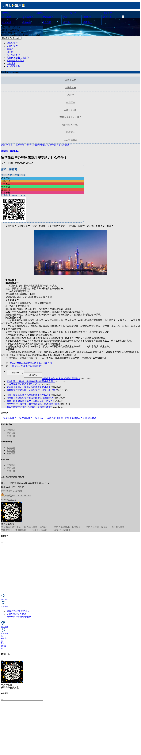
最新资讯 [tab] (15, 373)
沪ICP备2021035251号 (11, 491)
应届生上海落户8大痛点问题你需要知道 (61, 378)
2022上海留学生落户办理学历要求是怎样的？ (29, 395)
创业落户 (11, 52)
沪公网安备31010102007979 (17, 495)
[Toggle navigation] (123, 16)
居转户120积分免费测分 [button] (12, 145)
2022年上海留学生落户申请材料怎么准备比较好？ (31, 398)
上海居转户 (38, 418)
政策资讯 (6, 22)
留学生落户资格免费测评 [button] (59, 145)
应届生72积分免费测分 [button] (36, 145)
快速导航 (11, 38)
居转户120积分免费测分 (18, 611)
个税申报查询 (117, 527)
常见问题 (47, 22)
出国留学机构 (89, 418)
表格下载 (11, 436)
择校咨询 (87, 17)
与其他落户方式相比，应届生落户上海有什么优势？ (32, 390)
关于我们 (67, 22)
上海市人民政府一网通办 (96, 527)
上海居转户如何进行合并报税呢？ (26, 366)
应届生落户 (41, 13)
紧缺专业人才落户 (15, 60)
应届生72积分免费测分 (18, 614)
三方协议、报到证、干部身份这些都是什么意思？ (31, 381)
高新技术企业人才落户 (18, 57)
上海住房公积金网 (38, 530)
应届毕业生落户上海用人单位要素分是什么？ (29, 387)
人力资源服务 (13, 66)
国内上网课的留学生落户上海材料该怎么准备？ (30, 401)
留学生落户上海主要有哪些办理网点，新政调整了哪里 (33, 404)
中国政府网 (20, 530)
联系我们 (87, 22)
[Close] (2, 542)
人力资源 (26, 22)
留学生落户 (7, 13)
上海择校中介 (76, 418)
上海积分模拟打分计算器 (57, 418)
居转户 (73, 13)
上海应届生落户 (24, 418)
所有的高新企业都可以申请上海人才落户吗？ (32, 363)
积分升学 (108, 13)
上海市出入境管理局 (60, 530)
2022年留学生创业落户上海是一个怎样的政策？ (30, 407)
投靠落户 (11, 63)
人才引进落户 (13, 55)
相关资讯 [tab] (33, 375)
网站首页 (6, 17)
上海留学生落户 (9, 418)
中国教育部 (6, 530)
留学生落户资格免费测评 (19, 617)
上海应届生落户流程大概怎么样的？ (24, 384)
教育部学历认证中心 (11, 527)
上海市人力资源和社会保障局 (66, 527)
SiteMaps (12, 499)
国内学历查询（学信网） (36, 527)
